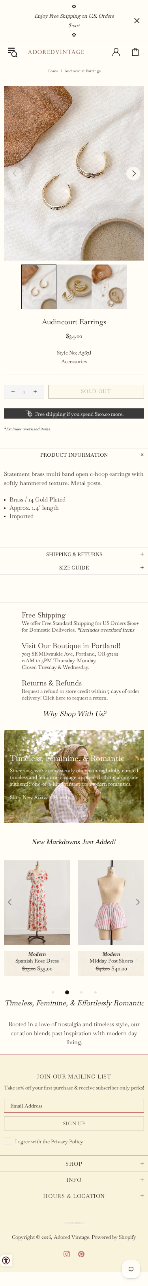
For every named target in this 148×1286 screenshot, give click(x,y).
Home (52, 70)
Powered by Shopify (114, 1237)
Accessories (74, 361)
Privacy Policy (67, 1141)
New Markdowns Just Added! (74, 842)
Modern (37, 954)
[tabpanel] (37, 924)
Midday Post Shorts (111, 960)
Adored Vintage (55, 52)
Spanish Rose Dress (37, 960)
